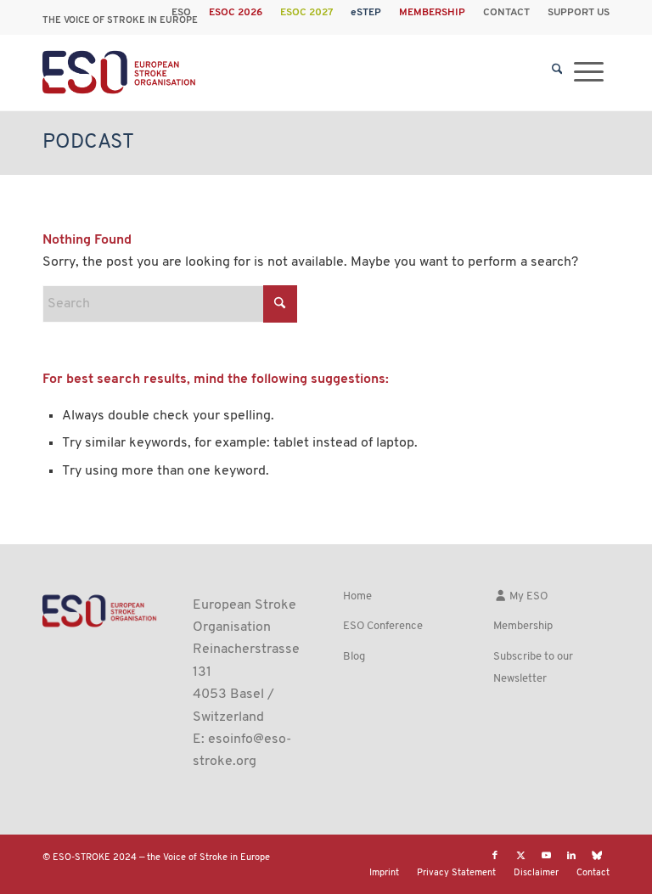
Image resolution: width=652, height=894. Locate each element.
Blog (354, 656)
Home (357, 596)
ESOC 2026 (235, 13)
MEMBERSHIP (432, 13)
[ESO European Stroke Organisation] (120, 72)
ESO (181, 13)
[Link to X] (520, 856)
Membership (523, 626)
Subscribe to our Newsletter (533, 667)
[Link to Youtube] (546, 856)
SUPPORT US (579, 13)
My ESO (527, 596)
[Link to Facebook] (495, 856)
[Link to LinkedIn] (571, 856)
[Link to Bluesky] (597, 856)
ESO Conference (383, 626)
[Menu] (589, 72)
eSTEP (366, 13)
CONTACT (506, 13)
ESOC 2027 (306, 13)
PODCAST (88, 142)
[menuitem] (181, 12)
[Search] (557, 72)
